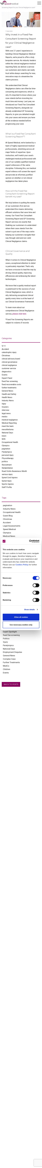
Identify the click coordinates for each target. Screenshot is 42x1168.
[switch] (36, 585)
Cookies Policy (22, 565)
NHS (3, 439)
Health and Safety (9, 394)
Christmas (6, 355)
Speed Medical (9, 529)
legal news (6, 413)
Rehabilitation (7, 468)
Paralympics (7, 452)
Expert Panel (7, 378)
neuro (4, 436)
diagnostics (6, 371)
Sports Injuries (8, 484)
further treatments (9, 388)
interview (5, 410)
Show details (29, 610)
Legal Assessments (11, 526)
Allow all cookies (21, 617)
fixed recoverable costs (11, 384)
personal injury (8, 455)
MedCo (6, 666)
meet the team (8, 426)
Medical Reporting (9, 423)
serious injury (7, 474)
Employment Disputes (12, 652)
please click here (19, 314)
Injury (4, 404)
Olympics (5, 445)
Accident (5, 349)
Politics (6, 638)
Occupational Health (10, 442)
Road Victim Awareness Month (14, 471)
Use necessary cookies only (21, 625)
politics (5, 461)
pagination (6, 449)
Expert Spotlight (10, 631)
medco (4, 416)
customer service (9, 368)
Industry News (8, 400)
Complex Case (9, 659)
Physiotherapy (8, 458)
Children (6, 669)
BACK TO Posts (11, 684)
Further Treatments (11, 662)
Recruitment (7, 465)
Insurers (5, 407)
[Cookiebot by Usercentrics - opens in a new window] (29, 541)
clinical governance (9, 362)
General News (7, 391)
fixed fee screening (10, 381)
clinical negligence (9, 365)
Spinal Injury (7, 481)
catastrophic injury (9, 352)
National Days (7, 433)
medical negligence (10, 420)
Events (4, 375)
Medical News (9, 536)
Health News (7, 397)
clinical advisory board (11, 359)
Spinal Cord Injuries (10, 477)
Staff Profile (7, 487)
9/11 (4, 346)
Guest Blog (8, 515)
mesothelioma (7, 429)
